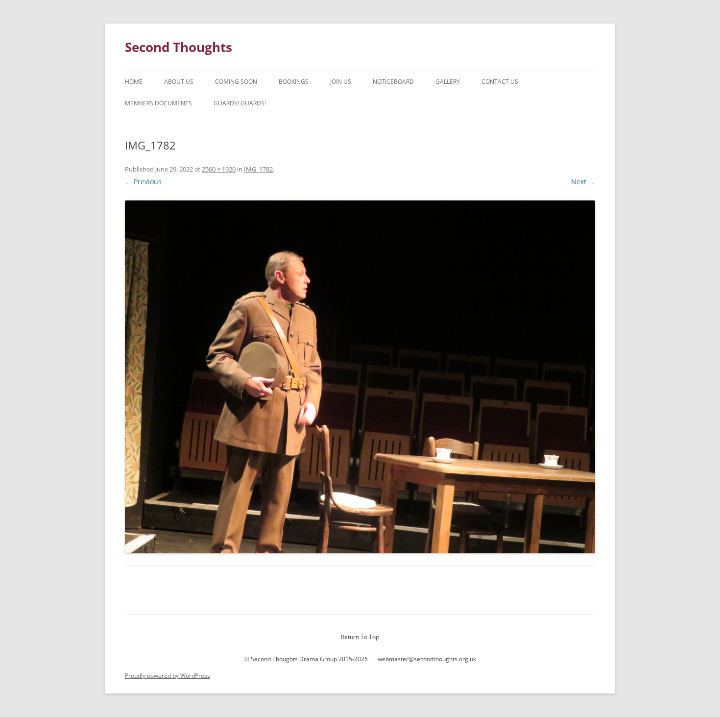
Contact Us (499, 81)
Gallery (447, 81)
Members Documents (158, 103)
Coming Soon (236, 81)
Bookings (294, 81)
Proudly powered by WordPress (167, 675)
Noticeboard (393, 81)
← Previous (143, 181)
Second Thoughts (178, 47)
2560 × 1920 (219, 169)
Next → (583, 181)
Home (134, 81)
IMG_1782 (258, 169)
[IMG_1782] (360, 376)
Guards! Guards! (240, 103)
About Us (178, 81)
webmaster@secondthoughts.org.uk (427, 659)
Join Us (340, 81)
